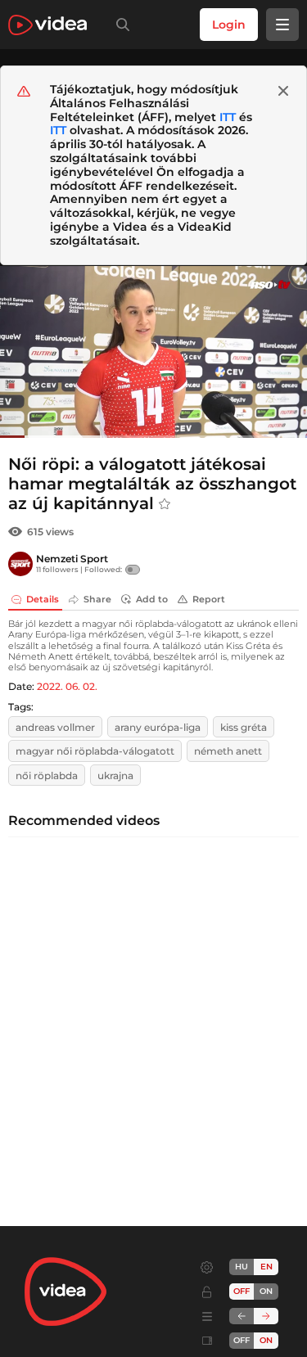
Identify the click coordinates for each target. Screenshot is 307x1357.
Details (42, 599)
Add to (152, 599)
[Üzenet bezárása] (283, 90)
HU (241, 1266)
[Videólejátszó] (153, 351)
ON (266, 1291)
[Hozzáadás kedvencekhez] (164, 504)
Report (208, 599)
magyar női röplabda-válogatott (95, 751)
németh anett (228, 751)
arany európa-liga (158, 727)
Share (97, 599)
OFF (241, 1340)
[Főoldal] (47, 25)
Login (229, 24)
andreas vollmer (55, 727)
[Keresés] (119, 24)
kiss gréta (243, 727)
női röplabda (47, 775)
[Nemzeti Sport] (20, 564)
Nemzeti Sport (72, 558)
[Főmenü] (282, 24)
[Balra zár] (241, 1316)
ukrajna (115, 775)
